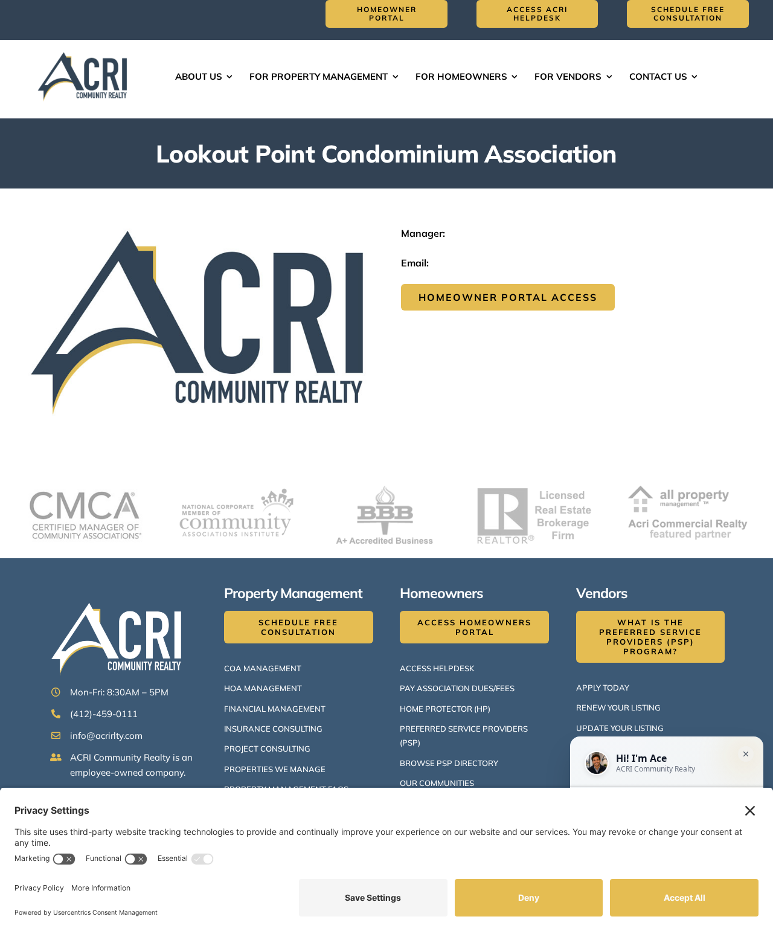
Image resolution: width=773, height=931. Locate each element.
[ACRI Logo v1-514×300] (85, 51)
